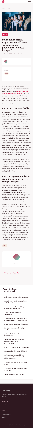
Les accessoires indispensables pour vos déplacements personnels (16, 307)
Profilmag (6, 390)
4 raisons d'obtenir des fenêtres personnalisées (13, 334)
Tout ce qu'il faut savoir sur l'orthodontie (16, 347)
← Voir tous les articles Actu (11, 273)
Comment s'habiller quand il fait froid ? (16, 351)
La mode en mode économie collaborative (12, 313)
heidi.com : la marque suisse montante (16, 297)
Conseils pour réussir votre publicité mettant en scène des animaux (15, 302)
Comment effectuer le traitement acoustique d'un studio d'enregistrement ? (14, 341)
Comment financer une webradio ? (14, 374)
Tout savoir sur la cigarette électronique (16, 324)
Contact (4, 417)
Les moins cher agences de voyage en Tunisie (15, 363)
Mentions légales (6, 414)
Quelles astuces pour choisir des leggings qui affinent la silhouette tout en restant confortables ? (16, 357)
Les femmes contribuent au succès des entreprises (15, 369)
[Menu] (29, 1)
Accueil (4, 8)
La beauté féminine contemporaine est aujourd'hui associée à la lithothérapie (16, 319)
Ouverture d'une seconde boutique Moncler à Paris (14, 329)
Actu (9, 8)
